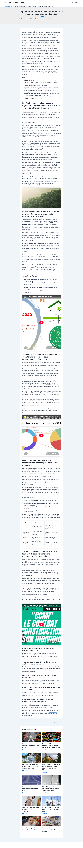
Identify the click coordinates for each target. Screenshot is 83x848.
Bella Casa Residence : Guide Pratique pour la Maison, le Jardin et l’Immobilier (30, 766)
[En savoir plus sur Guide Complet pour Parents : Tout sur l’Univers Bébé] (31, 821)
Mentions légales (45, 845)
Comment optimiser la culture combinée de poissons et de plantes (30, 745)
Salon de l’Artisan (53, 712)
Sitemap (39, 845)
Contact (52, 845)
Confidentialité (32, 845)
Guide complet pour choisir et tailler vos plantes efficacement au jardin (51, 809)
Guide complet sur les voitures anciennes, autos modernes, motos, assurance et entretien (51, 745)
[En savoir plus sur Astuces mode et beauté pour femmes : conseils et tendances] (31, 800)
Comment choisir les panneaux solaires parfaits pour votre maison (31, 788)
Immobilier (74, 2)
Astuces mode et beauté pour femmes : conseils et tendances (31, 809)
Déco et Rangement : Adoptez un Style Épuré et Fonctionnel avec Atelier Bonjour (51, 788)
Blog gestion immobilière (14, 2)
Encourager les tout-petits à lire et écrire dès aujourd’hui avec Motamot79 (51, 829)
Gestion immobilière (9, 6)
